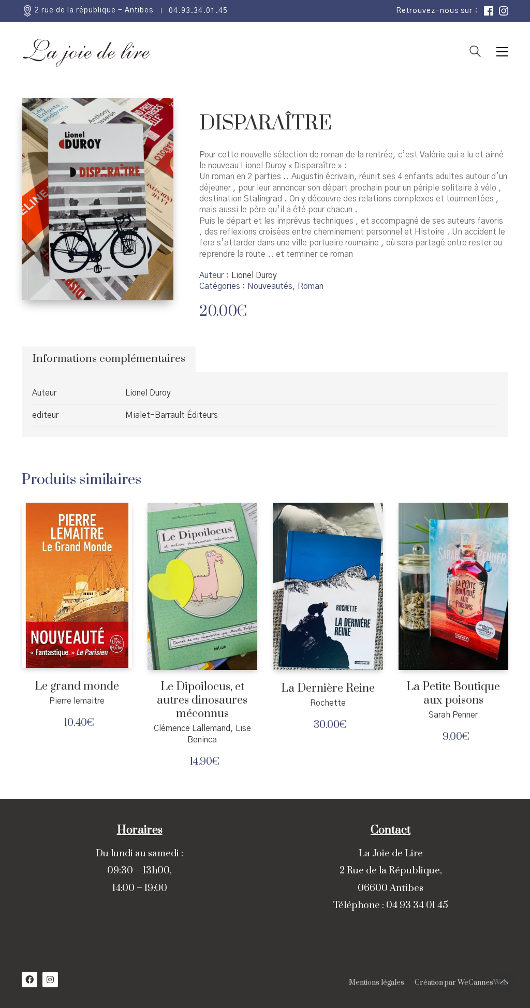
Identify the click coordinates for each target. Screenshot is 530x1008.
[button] (502, 52)
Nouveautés (269, 286)
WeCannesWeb (483, 982)
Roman (310, 286)
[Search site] (475, 53)
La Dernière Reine (328, 688)
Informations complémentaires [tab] (108, 359)
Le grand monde (77, 686)
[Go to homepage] (86, 52)
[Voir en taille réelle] (38, 114)
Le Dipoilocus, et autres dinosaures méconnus (202, 700)
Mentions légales (376, 982)
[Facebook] (29, 979)
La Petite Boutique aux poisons (453, 693)
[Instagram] (50, 979)
